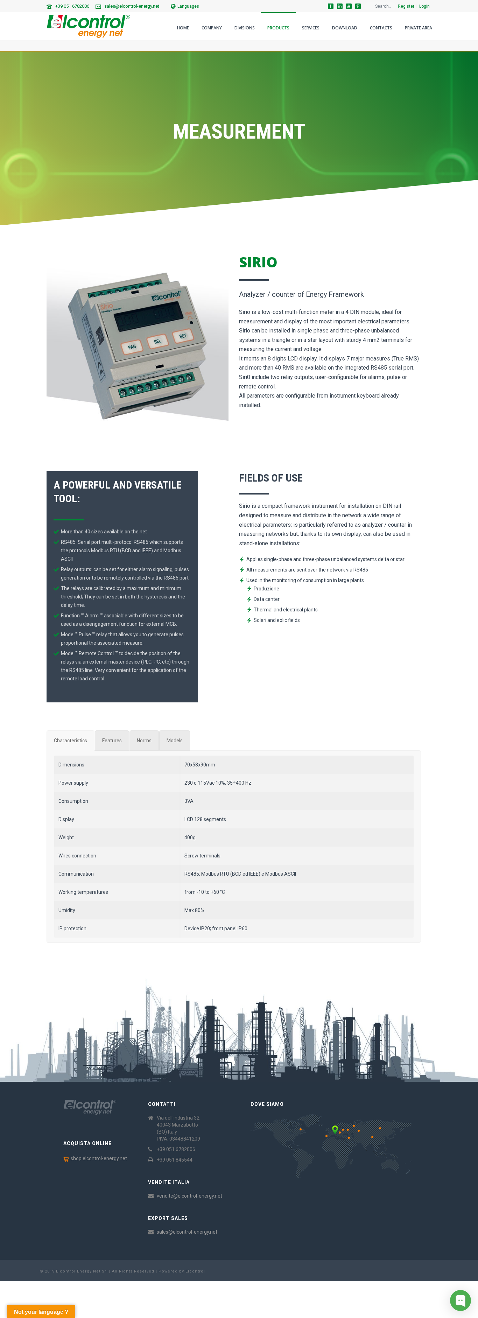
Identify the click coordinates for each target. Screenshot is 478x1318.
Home (183, 28)
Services (310, 28)
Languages (188, 6)
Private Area (418, 28)
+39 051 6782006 (72, 6)
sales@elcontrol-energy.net (131, 6)
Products (278, 28)
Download (344, 28)
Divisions (244, 28)
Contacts (381, 28)
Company (212, 28)
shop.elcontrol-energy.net (99, 1158)
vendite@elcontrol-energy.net (189, 1196)
